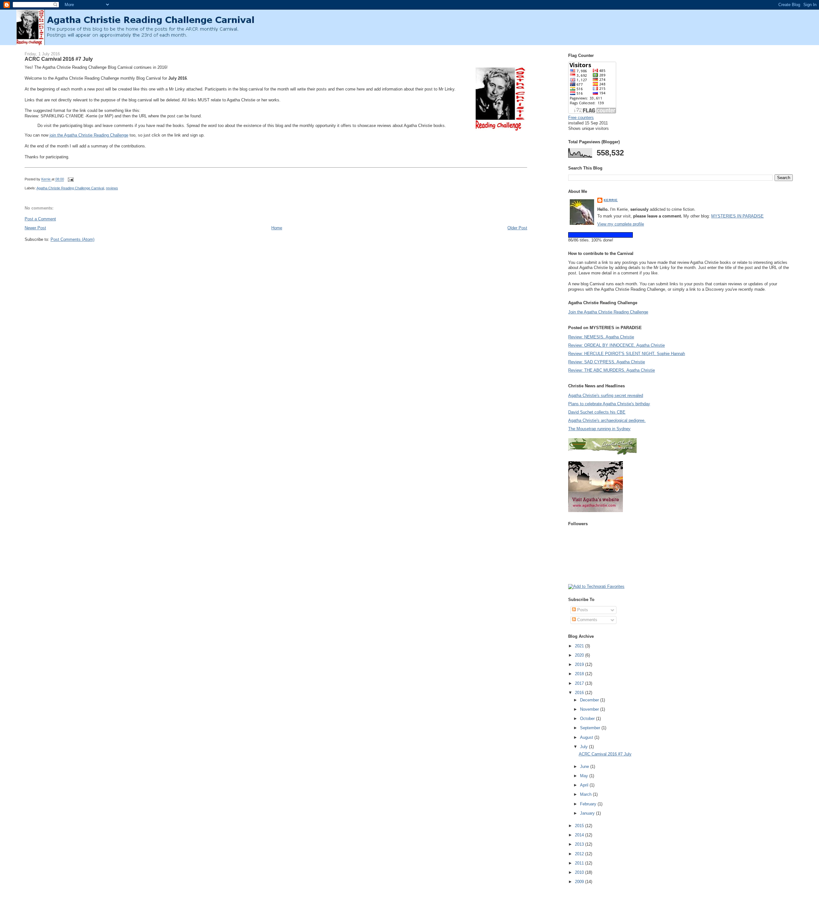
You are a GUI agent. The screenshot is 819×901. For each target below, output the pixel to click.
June (585, 766)
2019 (580, 664)
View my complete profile (620, 224)
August (587, 737)
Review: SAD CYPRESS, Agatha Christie (606, 362)
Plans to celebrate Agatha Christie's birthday (609, 403)
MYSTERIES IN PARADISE (737, 216)
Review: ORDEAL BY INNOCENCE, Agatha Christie (616, 345)
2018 (580, 673)
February (589, 804)
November (590, 709)
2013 (580, 844)
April (585, 785)
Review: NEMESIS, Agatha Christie (601, 337)
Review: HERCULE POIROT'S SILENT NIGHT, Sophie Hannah (626, 353)
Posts (582, 609)
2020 (580, 655)
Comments (586, 619)
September (590, 727)
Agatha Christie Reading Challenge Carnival (70, 188)
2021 (580, 646)
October (588, 718)
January (588, 813)
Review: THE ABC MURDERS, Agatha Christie (611, 370)
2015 (580, 825)
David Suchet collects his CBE (596, 412)
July (584, 746)
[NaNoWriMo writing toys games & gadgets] (680, 235)
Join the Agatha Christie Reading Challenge (608, 312)
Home (276, 227)
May (584, 775)
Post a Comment (40, 219)
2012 (580, 853)
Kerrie (611, 200)
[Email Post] (70, 179)
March (586, 794)
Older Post (517, 227)
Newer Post (35, 227)
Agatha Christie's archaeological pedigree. (607, 420)
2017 (580, 683)
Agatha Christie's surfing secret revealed (605, 395)
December (590, 700)
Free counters (581, 117)
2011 (580, 863)
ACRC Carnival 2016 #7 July (605, 754)
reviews (112, 188)
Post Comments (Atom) (72, 239)
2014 (580, 835)
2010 (580, 872)
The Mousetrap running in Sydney (599, 428)
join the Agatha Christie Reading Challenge (89, 135)
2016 (580, 692)
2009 (580, 881)
